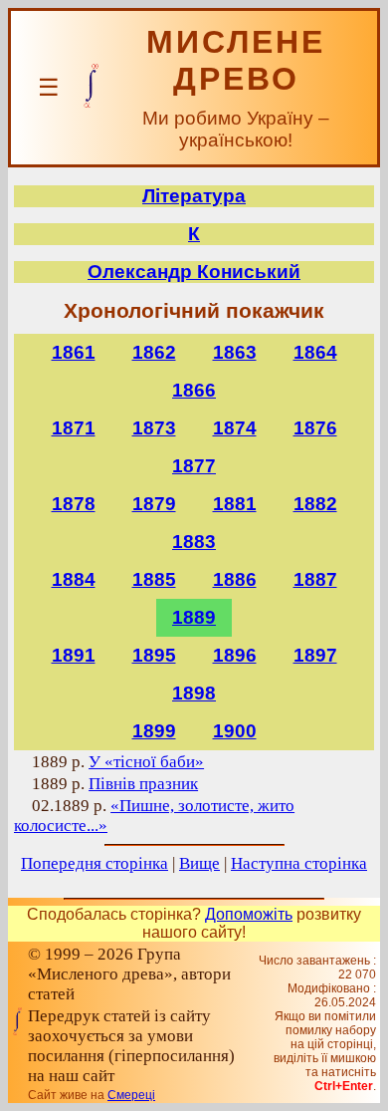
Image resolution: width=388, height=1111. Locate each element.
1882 (315, 503)
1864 (315, 352)
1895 (154, 655)
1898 (194, 693)
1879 (154, 503)
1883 (194, 541)
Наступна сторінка (299, 863)
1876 (315, 427)
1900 (235, 730)
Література (194, 195)
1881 (235, 503)
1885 (154, 579)
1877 (194, 465)
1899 (154, 730)
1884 (74, 579)
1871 (74, 427)
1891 (74, 655)
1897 (315, 655)
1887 (315, 579)
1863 (235, 352)
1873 (154, 427)
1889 (194, 617)
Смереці (131, 1095)
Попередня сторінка (94, 863)
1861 (74, 352)
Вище (199, 863)
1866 (194, 390)
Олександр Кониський (194, 271)
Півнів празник (143, 783)
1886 (235, 579)
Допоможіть (248, 914)
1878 (74, 503)
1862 (154, 352)
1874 (235, 427)
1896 (235, 655)
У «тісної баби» (146, 761)
